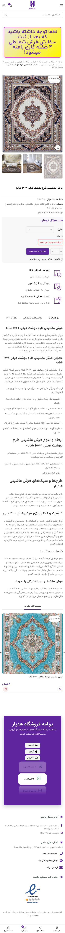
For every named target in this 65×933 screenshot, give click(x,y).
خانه (60, 62)
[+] (52, 251)
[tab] (53, 318)
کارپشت (29, 915)
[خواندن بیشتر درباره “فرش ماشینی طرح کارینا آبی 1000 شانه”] (60, 689)
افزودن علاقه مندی (51, 259)
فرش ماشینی (47, 65)
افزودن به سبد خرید (37, 251)
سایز (60, 229)
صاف (59, 236)
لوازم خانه (31, 62)
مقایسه (33, 259)
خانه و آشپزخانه (47, 62)
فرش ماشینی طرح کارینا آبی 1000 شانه (45, 677)
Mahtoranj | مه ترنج (47, 212)
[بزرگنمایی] (57, 147)
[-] (61, 251)
